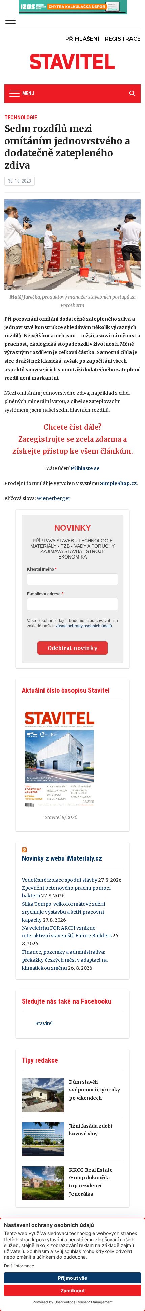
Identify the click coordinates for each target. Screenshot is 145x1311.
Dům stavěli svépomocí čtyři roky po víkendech (94, 1090)
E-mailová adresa (44, 594)
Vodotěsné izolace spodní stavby (59, 880)
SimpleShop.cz (118, 483)
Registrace (123, 39)
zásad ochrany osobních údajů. (84, 626)
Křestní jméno (40, 569)
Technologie (20, 117)
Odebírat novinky (72, 648)
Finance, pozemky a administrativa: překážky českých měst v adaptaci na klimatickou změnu (65, 960)
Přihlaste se (85, 468)
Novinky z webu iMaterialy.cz (62, 858)
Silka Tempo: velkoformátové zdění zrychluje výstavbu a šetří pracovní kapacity (63, 912)
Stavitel (44, 1023)
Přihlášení (82, 39)
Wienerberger (53, 498)
